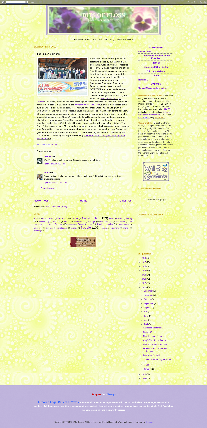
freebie (86, 227)
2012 (144, 283)
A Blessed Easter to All (153, 328)
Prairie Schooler (85, 224)
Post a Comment (48, 188)
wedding (37, 231)
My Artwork (120, 222)
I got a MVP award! (151, 355)
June (146, 316)
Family (129, 218)
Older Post (125, 200)
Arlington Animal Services (87, 105)
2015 (144, 270)
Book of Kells (47, 219)
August (147, 307)
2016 (144, 266)
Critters (75, 218)
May (146, 320)
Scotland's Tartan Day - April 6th (157, 359)
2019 (144, 258)
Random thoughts (105, 224)
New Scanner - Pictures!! (154, 336)
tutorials (126, 228)
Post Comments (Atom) (56, 206)
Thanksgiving (123, 224)
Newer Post (41, 200)
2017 (144, 262)
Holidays (91, 221)
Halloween (78, 221)
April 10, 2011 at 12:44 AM (55, 182)
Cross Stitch (91, 218)
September (149, 303)
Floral (66, 221)
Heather (47, 156)
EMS (111, 219)
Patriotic (58, 224)
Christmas (61, 218)
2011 (144, 287)
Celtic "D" (147, 332)
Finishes (56, 221)
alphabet (49, 228)
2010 (144, 374)
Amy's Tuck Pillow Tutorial (155, 340)
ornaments (115, 228)
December (148, 291)
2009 (144, 378)
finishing (73, 228)
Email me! (160, 117)
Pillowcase (71, 224)
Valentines (38, 228)
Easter (119, 218)
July (146, 312)
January (147, 369)
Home (83, 200)
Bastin (36, 219)
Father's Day (44, 222)
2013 (144, 279)
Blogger (149, 422)
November (148, 295)
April (146, 324)
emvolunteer (62, 228)
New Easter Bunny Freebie (155, 344)
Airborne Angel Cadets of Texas (58, 402)
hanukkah (104, 228)
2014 (144, 275)
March (147, 365)
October (147, 299)
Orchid (48, 224)
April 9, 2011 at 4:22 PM (54, 164)
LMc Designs (106, 221)
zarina (47, 172)
